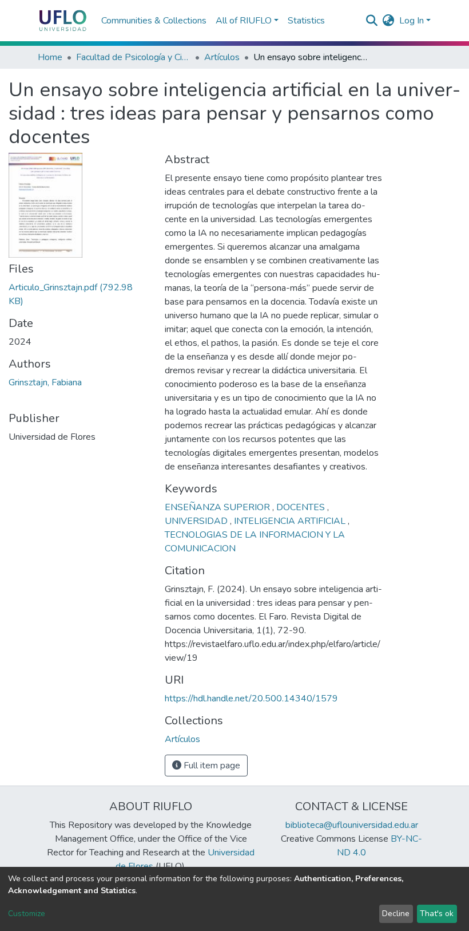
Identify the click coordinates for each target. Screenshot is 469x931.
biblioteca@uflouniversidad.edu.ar (351, 825)
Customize (26, 913)
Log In (411, 20)
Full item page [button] (210, 765)
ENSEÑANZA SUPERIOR (218, 507)
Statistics (306, 20)
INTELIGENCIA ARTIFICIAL (291, 521)
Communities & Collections (153, 20)
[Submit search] (372, 20)
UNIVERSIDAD (197, 521)
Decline (396, 913)
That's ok (437, 913)
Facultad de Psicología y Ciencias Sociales (133, 57)
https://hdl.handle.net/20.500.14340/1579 (251, 698)
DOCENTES (301, 507)
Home (50, 57)
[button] (388, 20)
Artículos (222, 57)
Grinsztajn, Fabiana (45, 382)
